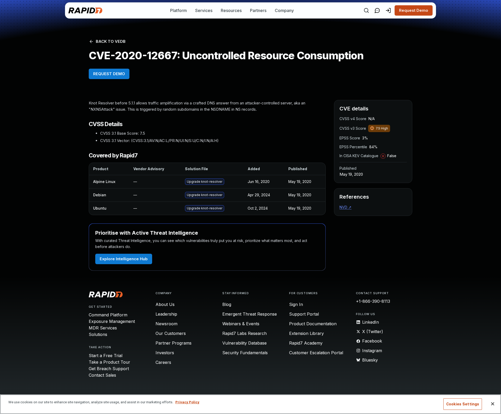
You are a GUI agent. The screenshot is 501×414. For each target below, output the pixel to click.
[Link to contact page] (377, 10)
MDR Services (103, 327)
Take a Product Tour (109, 362)
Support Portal (304, 314)
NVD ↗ (345, 207)
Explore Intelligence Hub (124, 258)
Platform (178, 10)
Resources (231, 10)
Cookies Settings (462, 404)
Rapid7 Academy (306, 343)
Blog (226, 304)
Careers (163, 362)
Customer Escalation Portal (316, 352)
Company (284, 10)
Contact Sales (102, 375)
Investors (165, 352)
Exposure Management (112, 321)
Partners (258, 10)
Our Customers (171, 333)
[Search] (366, 10)
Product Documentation (313, 323)
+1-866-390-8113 (373, 301)
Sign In (296, 304)
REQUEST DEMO (109, 73)
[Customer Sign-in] (388, 10)
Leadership (166, 314)
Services (203, 10)
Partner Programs (174, 343)
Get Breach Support (109, 368)
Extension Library (306, 333)
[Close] (492, 404)
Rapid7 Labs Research (244, 333)
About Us (165, 304)
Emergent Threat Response (249, 314)
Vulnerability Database (244, 343)
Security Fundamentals (245, 352)
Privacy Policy (187, 402)
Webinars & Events (240, 323)
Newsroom (166, 323)
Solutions (98, 334)
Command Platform (108, 314)
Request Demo (413, 10)
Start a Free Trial (105, 355)
